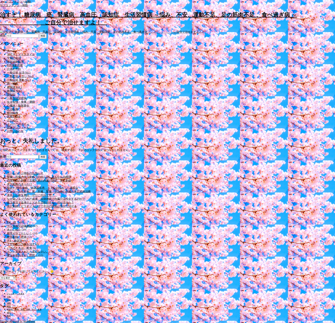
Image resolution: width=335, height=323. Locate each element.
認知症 (11, 94)
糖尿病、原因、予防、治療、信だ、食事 (24, 309)
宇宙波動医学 (15, 61)
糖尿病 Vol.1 (14, 87)
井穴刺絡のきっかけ (19, 184)
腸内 (9, 313)
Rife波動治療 (15, 65)
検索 (3, 35)
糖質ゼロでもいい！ (19, 233)
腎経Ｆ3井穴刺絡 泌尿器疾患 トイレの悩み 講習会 (42, 187)
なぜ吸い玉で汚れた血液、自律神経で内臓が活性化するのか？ (46, 198)
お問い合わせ (15, 131)
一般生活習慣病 (17, 98)
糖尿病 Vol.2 (14, 90)
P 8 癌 (13, 222)
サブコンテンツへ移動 (14, 5)
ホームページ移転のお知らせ (25, 173)
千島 (9, 297)
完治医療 (12, 109)
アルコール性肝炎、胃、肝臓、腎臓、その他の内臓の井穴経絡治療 (49, 191)
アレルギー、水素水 (15, 294)
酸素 (9, 316)
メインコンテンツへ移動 (15, 1)
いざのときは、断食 (19, 247)
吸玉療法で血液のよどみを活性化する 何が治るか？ (40, 202)
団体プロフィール (19, 127)
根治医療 (12, 112)
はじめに (12, 120)
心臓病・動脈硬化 (18, 105)
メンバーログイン (18, 123)
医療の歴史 (14, 116)
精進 (9, 306)
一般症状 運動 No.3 (19, 79)
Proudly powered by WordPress (17, 321)
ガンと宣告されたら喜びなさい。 (28, 251)
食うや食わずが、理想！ (22, 255)
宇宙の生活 (14, 57)
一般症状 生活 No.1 (19, 72)
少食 (9, 300)
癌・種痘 (12, 83)
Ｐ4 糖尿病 (14, 240)
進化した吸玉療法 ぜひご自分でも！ (32, 195)
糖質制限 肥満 (17, 236)
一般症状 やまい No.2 (20, 76)
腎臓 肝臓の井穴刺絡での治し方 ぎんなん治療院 (39, 176)
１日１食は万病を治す (21, 244)
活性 (9, 303)
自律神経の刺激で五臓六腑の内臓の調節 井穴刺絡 (39, 180)
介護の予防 (14, 68)
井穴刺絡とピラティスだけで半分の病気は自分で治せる (42, 206)
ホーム (11, 50)
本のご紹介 (14, 229)
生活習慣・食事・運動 (21, 101)
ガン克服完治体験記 (19, 226)
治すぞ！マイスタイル (21, 54)
